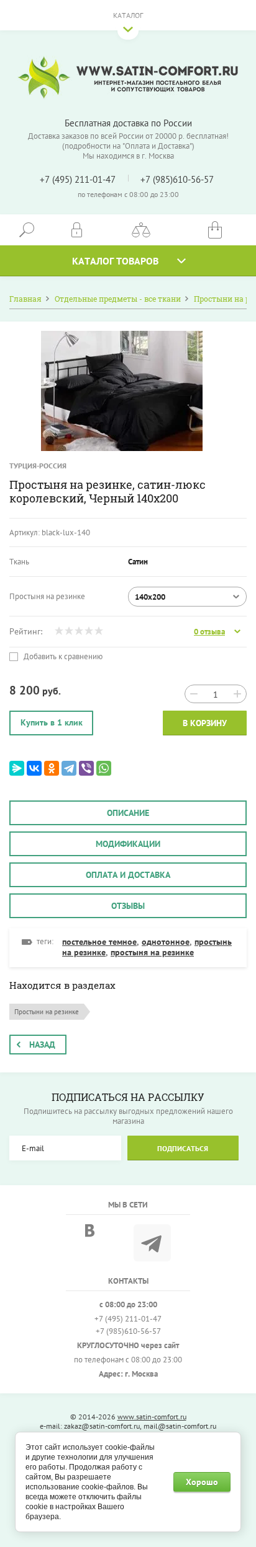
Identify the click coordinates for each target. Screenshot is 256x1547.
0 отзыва (209, 632)
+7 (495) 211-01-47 (78, 179)
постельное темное (99, 941)
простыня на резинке (152, 952)
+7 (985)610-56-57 (177, 179)
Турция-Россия (37, 465)
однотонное (166, 941)
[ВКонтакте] (34, 768)
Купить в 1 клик (52, 722)
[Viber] (86, 768)
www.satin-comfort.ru (151, 1416)
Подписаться (182, 1148)
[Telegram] (69, 768)
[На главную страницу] (128, 78)
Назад (42, 1044)
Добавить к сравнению (62, 656)
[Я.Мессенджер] (16, 768)
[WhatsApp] (103, 768)
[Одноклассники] (51, 768)
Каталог (128, 15)
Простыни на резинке (46, 1011)
